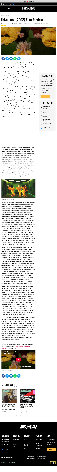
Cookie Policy (41, 458)
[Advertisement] (18, 132)
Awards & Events (38, 442)
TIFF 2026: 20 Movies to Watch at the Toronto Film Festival (26, 406)
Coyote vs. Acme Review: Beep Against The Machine (9, 405)
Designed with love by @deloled (8, 462)
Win (25, 448)
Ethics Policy (30, 456)
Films (2, 15)
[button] (9, 9)
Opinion (38, 448)
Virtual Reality (26, 445)
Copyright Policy (41, 456)
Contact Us (16, 444)
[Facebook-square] (1, 4)
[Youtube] (11, 4)
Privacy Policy (31, 458)
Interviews (39, 439)
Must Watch (7, 15)
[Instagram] (4, 4)
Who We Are (16, 439)
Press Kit (15, 442)
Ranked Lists (39, 445)
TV (25, 442)
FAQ (14, 446)
